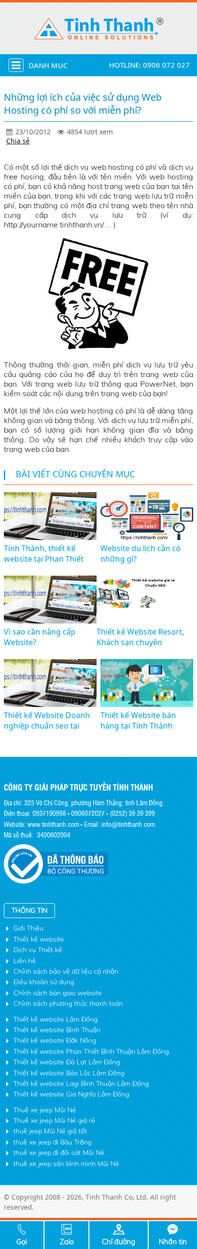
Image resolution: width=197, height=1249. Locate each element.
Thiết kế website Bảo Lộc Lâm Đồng (68, 1073)
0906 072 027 (166, 65)
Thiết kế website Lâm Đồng (55, 1019)
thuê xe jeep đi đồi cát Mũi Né (58, 1152)
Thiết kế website (38, 939)
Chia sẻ (18, 140)
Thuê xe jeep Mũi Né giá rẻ (54, 1120)
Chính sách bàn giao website (57, 993)
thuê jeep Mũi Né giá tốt (50, 1131)
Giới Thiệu (28, 928)
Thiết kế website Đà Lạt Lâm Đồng (66, 1062)
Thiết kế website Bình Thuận (56, 1029)
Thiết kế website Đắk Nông (54, 1040)
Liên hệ (24, 960)
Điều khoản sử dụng (43, 982)
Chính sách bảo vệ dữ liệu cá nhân (65, 971)
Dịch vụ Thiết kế (37, 949)
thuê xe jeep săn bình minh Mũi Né (66, 1163)
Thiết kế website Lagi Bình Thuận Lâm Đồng (81, 1083)
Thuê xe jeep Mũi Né (44, 1110)
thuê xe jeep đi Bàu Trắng (52, 1142)
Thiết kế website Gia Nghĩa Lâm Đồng (71, 1094)
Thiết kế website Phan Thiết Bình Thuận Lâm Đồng (91, 1051)
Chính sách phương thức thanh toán (68, 1003)
